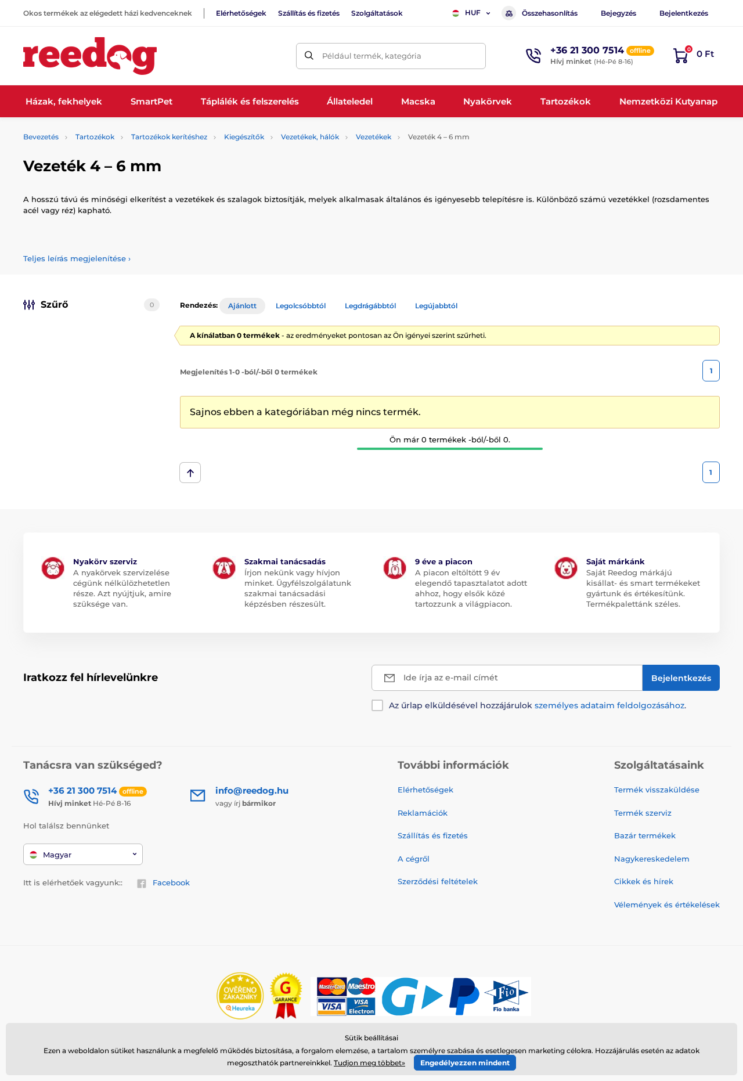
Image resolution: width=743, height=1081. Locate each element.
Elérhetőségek (241, 13)
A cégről (414, 858)
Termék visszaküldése (656, 789)
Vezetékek (373, 136)
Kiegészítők (244, 136)
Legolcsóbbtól (301, 305)
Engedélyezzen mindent (465, 1062)
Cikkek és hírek (643, 881)
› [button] (77, 258)
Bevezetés (41, 136)
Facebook (171, 882)
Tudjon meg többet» (369, 1062)
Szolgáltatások (377, 13)
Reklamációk (423, 812)
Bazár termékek (645, 835)
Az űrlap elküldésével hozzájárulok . (537, 705)
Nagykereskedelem (652, 858)
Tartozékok (94, 136)
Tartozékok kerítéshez (169, 136)
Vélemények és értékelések (667, 904)
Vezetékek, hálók (310, 136)
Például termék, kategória (371, 55)
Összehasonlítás (550, 13)
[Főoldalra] (90, 56)
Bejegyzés (618, 13)
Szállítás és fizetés (309, 13)
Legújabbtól (436, 305)
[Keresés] (309, 56)
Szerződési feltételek (438, 881)
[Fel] (190, 472)
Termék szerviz (643, 812)
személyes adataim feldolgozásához (609, 705)
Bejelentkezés (683, 13)
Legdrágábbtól (370, 305)
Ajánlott (242, 305)
